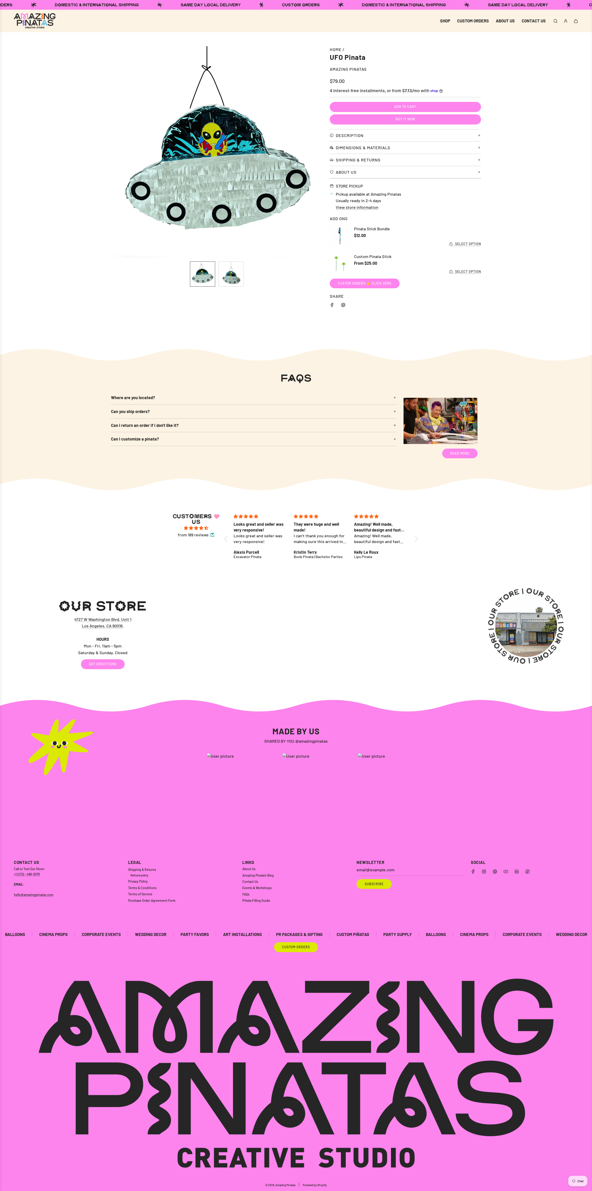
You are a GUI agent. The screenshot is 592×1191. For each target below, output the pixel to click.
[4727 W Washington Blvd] (296, 634)
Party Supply (303, 934)
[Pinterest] (495, 871)
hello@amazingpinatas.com (33, 895)
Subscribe (374, 884)
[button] (117, 152)
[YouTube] (506, 871)
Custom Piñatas (258, 934)
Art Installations (147, 934)
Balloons (341, 934)
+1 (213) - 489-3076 (27, 874)
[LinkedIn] (517, 871)
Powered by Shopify (315, 1185)
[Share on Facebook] (332, 306)
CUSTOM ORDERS (296, 947)
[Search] (555, 21)
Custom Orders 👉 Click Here (365, 283)
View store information (357, 207)
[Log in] (566, 21)
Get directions (103, 664)
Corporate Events (427, 934)
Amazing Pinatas (348, 69)
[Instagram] (484, 871)
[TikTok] (527, 871)
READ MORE (459, 453)
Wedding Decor (56, 934)
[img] (196, 528)
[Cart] (576, 21)
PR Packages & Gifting (204, 934)
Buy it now (405, 119)
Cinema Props (379, 934)
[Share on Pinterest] (343, 306)
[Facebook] (473, 871)
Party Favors (100, 934)
